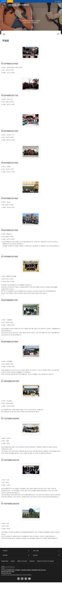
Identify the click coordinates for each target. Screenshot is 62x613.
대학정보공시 (32, 561)
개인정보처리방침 (4, 561)
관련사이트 (5, 555)
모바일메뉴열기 (59, 5)
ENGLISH (59, 1)
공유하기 (58, 34)
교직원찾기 (13, 561)
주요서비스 (5, 550)
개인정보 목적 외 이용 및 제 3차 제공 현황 (45, 561)
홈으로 (4, 34)
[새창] (18, 578)
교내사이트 (35, 555)
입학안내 (10, 1)
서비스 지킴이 (36, 550)
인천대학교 (3, 1)
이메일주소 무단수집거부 (22, 561)
